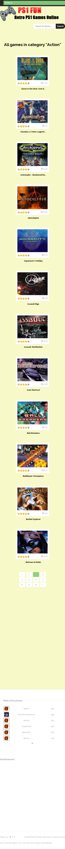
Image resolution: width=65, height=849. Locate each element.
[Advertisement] (22, 633)
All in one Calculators (9, 843)
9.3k (46, 298)
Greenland (26, 726)
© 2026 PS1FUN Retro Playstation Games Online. (44, 837)
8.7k (46, 255)
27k (46, 126)
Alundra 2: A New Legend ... (33, 132)
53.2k (46, 556)
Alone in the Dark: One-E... (33, 89)
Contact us (38, 843)
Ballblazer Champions (33, 476)
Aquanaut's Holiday (33, 261)
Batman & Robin (33, 562)
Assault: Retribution (33, 347)
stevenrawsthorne (26, 714)
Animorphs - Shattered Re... (33, 175)
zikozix (26, 720)
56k (46, 513)
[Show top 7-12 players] (32, 743)
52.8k (45, 384)
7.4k (46, 427)
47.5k (45, 83)
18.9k (46, 341)
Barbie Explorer (33, 519)
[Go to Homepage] (30, 19)
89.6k (45, 212)
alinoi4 (26, 738)
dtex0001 (26, 732)
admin (26, 708)
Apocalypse (33, 218)
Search (60, 26)
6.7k (46, 470)
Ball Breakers (33, 433)
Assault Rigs (33, 304)
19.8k (46, 169)
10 (36, 585)
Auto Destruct (33, 390)
